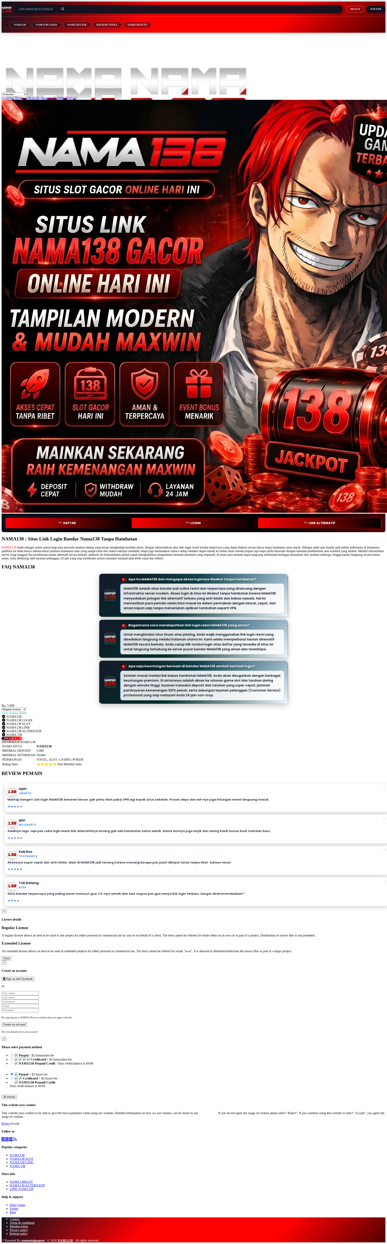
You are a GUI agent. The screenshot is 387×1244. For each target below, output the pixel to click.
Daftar (375, 9)
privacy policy (208, 1113)
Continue (10, 1096)
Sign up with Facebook (19, 978)
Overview (8, 98)
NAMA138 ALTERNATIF (27, 1185)
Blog (13, 1212)
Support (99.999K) (53, 98)
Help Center (17, 1205)
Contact (15, 1219)
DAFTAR (69, 523)
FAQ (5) (71, 98)
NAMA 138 (17, 1166)
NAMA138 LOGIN (46, 24)
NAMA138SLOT (21, 1182)
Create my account (14, 1024)
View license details (14, 713)
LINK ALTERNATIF (322, 523)
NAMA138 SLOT (137, 24)
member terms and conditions (89, 1017)
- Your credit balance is (51, 1065)
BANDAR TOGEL (107, 24)
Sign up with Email (17, 986)
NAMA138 (20, 24)
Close (6, 958)
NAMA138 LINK (77, 24)
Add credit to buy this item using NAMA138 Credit (43, 1067)
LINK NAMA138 (21, 1189)
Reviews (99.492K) (27, 98)
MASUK (355, 9)
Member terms (19, 1226)
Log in (42, 1031)
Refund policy (19, 1233)
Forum (14, 1208)
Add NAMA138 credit (24, 1089)
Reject (6, 1123)
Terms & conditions (22, 1222)
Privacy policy (19, 1230)
